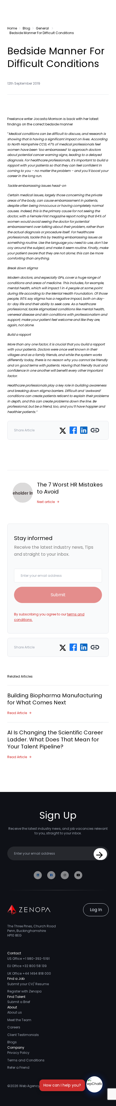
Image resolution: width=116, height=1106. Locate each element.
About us (14, 1012)
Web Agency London (36, 1086)
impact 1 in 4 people (63, 288)
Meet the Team (19, 1020)
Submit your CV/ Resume (28, 984)
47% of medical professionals (70, 144)
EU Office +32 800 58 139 (27, 966)
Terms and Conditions (26, 1060)
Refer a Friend (18, 1067)
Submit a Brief (18, 1002)
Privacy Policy (18, 1052)
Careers (13, 1027)
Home (12, 28)
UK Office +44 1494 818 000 (29, 973)
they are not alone (60, 253)
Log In (96, 910)
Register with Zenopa (24, 991)
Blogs (12, 1042)
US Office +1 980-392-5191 (28, 958)
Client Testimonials (23, 1034)
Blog (26, 28)
